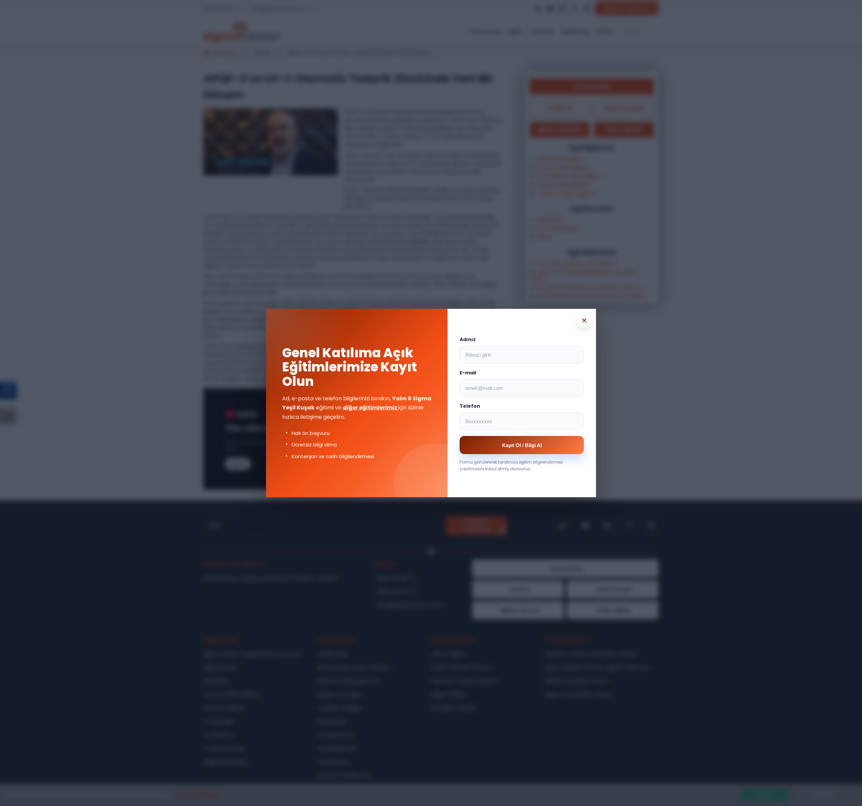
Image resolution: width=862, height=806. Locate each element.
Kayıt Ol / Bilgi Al (522, 445)
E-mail (468, 372)
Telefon (470, 406)
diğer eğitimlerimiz (370, 407)
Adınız (468, 339)
